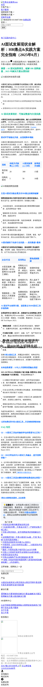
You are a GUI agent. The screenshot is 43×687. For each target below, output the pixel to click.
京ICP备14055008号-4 (10, 666)
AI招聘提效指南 (28, 605)
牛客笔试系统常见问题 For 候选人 (16, 542)
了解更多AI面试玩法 (23, 472)
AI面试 (4, 582)
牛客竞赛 (5, 585)
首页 (3, 5)
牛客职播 (20, 585)
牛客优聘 (37, 582)
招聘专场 (12, 585)
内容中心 (12, 38)
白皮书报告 (6, 605)
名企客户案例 (12, 608)
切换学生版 (6, 17)
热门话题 (5, 38)
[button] (21, 7)
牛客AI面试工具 (10, 355)
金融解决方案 (33, 594)
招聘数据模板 (16, 605)
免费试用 (27, 20)
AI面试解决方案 (19, 596)
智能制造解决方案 (20, 594)
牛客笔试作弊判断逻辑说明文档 (15, 525)
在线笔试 (10, 582)
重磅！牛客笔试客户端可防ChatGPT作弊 (19, 550)
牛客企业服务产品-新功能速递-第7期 (17, 557)
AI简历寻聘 (29, 582)
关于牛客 (5, 610)
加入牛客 (5, 613)
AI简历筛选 (19, 582)
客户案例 (5, 10)
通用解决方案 (6, 594)
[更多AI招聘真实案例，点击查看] (13, 498)
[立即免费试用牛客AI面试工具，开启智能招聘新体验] (21, 422)
